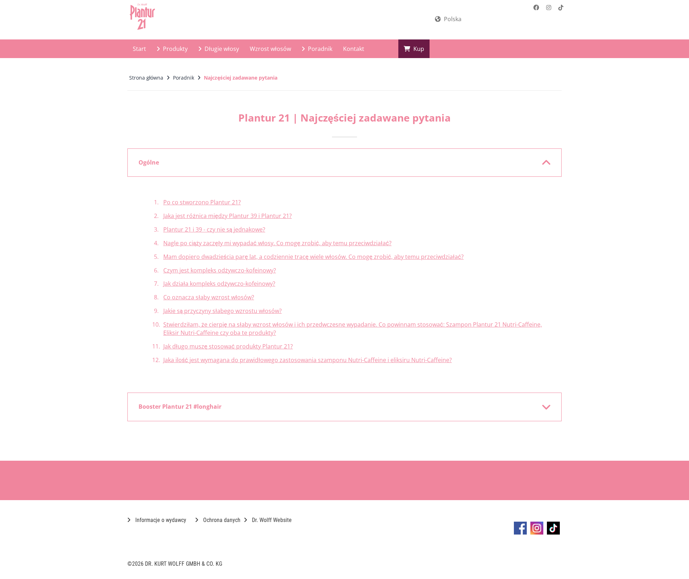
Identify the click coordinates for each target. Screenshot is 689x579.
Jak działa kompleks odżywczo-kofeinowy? (219, 284)
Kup (418, 49)
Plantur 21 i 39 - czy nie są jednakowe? (214, 229)
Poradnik (319, 49)
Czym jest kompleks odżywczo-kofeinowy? (219, 270)
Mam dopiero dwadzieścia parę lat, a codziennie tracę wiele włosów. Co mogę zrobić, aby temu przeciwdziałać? (313, 257)
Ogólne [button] (149, 162)
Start (139, 49)
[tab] (344, 162)
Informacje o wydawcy (160, 520)
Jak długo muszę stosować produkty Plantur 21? (228, 346)
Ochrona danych (221, 520)
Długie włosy (221, 49)
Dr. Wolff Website (271, 520)
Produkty (174, 49)
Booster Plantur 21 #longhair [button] (180, 406)
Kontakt (353, 49)
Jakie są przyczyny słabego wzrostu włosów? (222, 311)
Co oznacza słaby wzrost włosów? (208, 297)
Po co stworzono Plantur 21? (202, 202)
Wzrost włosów (270, 49)
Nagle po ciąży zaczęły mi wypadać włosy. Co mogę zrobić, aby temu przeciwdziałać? (277, 243)
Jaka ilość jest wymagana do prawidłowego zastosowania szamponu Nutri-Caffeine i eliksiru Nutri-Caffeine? (307, 360)
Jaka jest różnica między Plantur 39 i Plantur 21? (227, 216)
